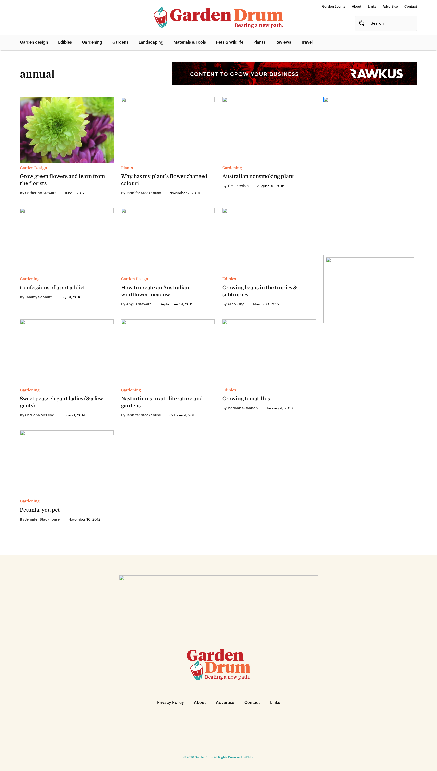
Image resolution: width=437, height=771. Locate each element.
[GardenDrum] (218, 17)
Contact (410, 6)
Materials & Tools (189, 42)
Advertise (390, 6)
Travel (307, 42)
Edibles (65, 42)
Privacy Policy (170, 703)
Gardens (120, 42)
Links (372, 6)
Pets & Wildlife (229, 42)
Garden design (34, 42)
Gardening (92, 42)
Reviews (283, 42)
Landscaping (151, 42)
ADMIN (249, 757)
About (356, 6)
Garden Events (333, 6)
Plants (259, 42)
